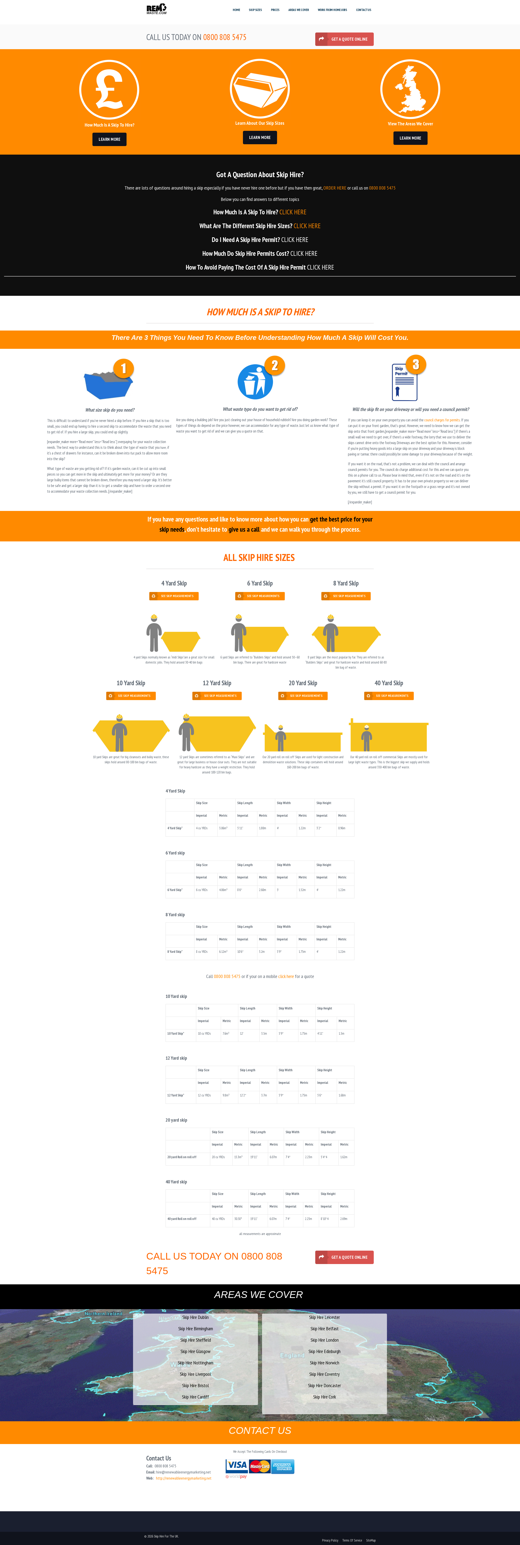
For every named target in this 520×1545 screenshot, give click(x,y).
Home (236, 10)
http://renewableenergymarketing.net (183, 1478)
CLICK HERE (293, 212)
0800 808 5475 (382, 188)
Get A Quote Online (349, 39)
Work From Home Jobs (332, 10)
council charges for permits (442, 419)
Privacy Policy (330, 1540)
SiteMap (371, 1540)
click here (286, 976)
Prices (275, 10)
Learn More (109, 139)
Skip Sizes (255, 10)
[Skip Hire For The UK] (156, 10)
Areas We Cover (298, 10)
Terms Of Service (352, 1540)
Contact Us (363, 10)
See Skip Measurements (177, 596)
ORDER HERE (334, 188)
